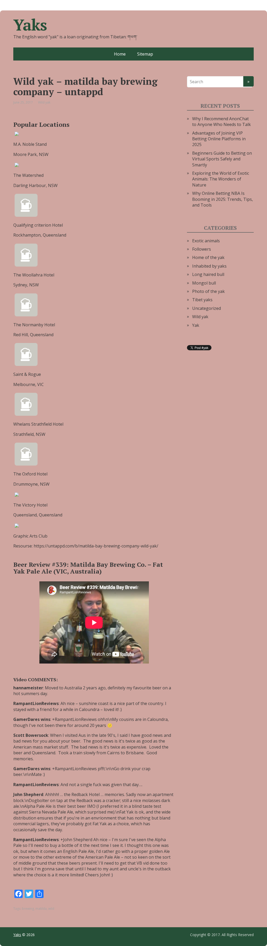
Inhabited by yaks (209, 266)
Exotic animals (206, 241)
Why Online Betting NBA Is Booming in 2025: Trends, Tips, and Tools (222, 199)
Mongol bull (204, 283)
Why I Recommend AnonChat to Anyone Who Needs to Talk (221, 121)
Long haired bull (208, 274)
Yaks (30, 24)
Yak (195, 325)
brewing (28, 908)
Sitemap (145, 54)
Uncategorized (206, 308)
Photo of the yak (208, 291)
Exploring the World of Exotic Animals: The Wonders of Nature (220, 179)
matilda (41, 908)
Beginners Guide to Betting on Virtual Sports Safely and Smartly (222, 159)
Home (120, 54)
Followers (201, 249)
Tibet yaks (202, 300)
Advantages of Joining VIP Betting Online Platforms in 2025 (219, 139)
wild (51, 908)
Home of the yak (208, 257)
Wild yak (44, 102)
